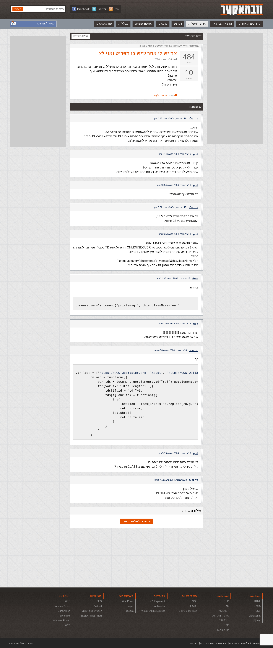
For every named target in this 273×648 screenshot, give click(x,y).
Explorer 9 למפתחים (154, 601)
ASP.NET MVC (220, 615)
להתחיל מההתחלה (92, 610)
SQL (194, 601)
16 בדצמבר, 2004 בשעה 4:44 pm (175, 154)
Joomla (130, 610)
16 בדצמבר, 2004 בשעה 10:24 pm (174, 185)
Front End (254, 595)
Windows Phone (61, 620)
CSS (258, 610)
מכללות (123, 24)
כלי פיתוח (159, 595)
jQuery (257, 620)
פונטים (162, 24)
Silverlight (64, 615)
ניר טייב (193, 350)
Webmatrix (159, 606)
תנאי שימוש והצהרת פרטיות (213, 643)
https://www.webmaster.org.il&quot (130, 373)
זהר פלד (193, 118)
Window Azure (62, 606)
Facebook (83, 9)
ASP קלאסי (223, 630)
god (175, 59)
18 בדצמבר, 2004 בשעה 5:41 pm (171, 480)
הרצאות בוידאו (222, 24)
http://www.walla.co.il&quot (193, 373)
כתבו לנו (194, 643)
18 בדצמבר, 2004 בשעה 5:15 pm (175, 453)
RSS (116, 9)
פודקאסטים (104, 24)
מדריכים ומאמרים (249, 24)
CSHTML (224, 620)
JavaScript (255, 615)
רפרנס (178, 24)
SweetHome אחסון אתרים (19, 643)
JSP (226, 625)
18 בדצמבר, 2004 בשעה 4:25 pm (175, 323)
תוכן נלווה (96, 595)
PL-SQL (192, 606)
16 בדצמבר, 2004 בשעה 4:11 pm (170, 118)
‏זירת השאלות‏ (180, 46)
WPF (67, 601)
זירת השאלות (197, 24)
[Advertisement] (235, 88)
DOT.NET (64, 595)
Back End (223, 595)
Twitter (101, 9)
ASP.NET (224, 610)
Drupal (130, 606)
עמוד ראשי (194, 46)
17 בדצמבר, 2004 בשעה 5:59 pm (170, 207)
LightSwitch (64, 610)
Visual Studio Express (153, 610)
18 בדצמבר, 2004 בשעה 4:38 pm (171, 350)
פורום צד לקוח (160, 95)
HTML (257, 601)
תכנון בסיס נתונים (188, 610)
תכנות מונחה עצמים (91, 615)
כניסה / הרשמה (45, 24)
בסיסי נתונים (189, 595)
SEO (99, 601)
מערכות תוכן (126, 595)
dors (195, 278)
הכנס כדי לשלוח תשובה (136, 521)
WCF (67, 625)
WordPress (128, 601)
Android (98, 606)
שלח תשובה (80, 36)
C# (227, 606)
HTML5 (257, 606)
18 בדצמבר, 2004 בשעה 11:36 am (173, 278)
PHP (226, 601)
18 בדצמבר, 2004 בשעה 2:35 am (175, 234)
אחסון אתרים (143, 24)
